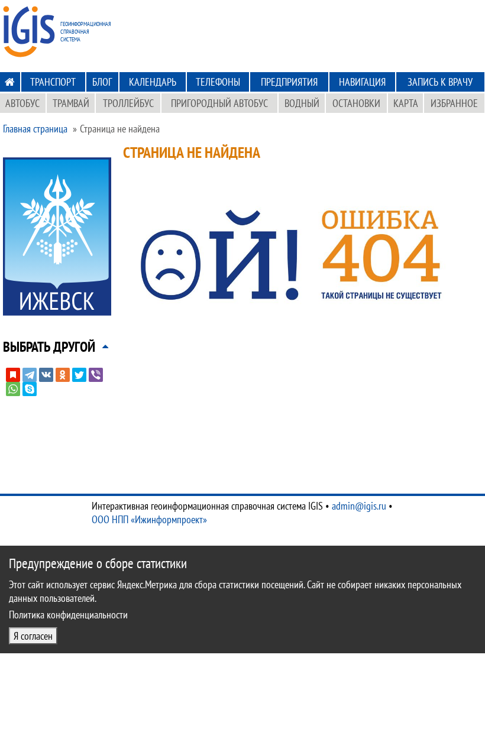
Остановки (356, 103)
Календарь (152, 82)
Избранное (454, 103)
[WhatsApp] (13, 389)
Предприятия (289, 82)
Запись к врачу (440, 82)
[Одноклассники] (63, 375)
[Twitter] (79, 375)
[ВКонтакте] (46, 375)
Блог (102, 82)
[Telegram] (29, 375)
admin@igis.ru (359, 506)
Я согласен (33, 636)
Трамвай (71, 103)
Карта (405, 103)
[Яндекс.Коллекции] (13, 375)
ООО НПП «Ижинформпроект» (149, 519)
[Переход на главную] (10, 82)
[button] (49, 347)
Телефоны (218, 82)
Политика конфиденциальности (68, 614)
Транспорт (53, 82)
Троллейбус (128, 103)
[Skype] (29, 389)
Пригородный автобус (219, 103)
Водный (301, 103)
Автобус (22, 103)
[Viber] (96, 375)
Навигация (362, 82)
